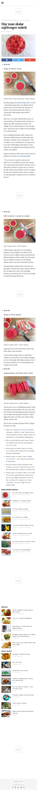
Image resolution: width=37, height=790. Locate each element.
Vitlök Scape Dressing (19, 703)
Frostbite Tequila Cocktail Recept (23, 695)
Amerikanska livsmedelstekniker (9, 20)
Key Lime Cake (17, 662)
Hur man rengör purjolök (20, 509)
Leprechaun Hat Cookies (20, 670)
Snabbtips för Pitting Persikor (21, 501)
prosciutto (29, 448)
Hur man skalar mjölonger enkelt (22, 492)
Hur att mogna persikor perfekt (22, 533)
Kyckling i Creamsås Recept (21, 654)
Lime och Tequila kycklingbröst (22, 618)
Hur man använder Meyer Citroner (23, 525)
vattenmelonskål (23, 156)
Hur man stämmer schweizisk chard (23, 541)
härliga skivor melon (28, 103)
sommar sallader (27, 430)
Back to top (18, 781)
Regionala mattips (25, 20)
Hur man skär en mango (20, 517)
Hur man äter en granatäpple (21, 549)
